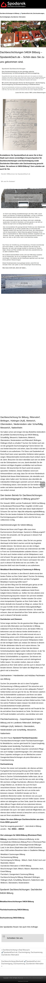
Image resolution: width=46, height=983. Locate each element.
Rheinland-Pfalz (18, 506)
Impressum (20, 981)
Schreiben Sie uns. (15, 938)
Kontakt (26, 981)
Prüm (29, 842)
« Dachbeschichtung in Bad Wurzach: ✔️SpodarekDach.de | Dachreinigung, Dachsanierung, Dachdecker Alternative (22, 952)
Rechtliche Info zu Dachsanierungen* (33, 978)
